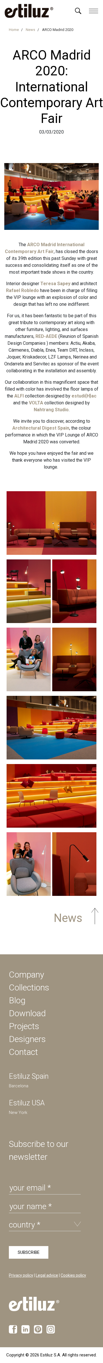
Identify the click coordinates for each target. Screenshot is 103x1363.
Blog (17, 1000)
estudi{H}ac (84, 396)
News (66, 918)
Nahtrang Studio (51, 409)
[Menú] (78, 10)
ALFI (19, 396)
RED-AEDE (46, 336)
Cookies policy (73, 1275)
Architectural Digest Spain (40, 428)
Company (26, 975)
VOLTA (36, 403)
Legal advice (47, 1275)
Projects (24, 1026)
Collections (29, 987)
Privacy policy (21, 1275)
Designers (27, 1039)
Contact (23, 1052)
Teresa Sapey (55, 283)
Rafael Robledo (22, 290)
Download (27, 1013)
